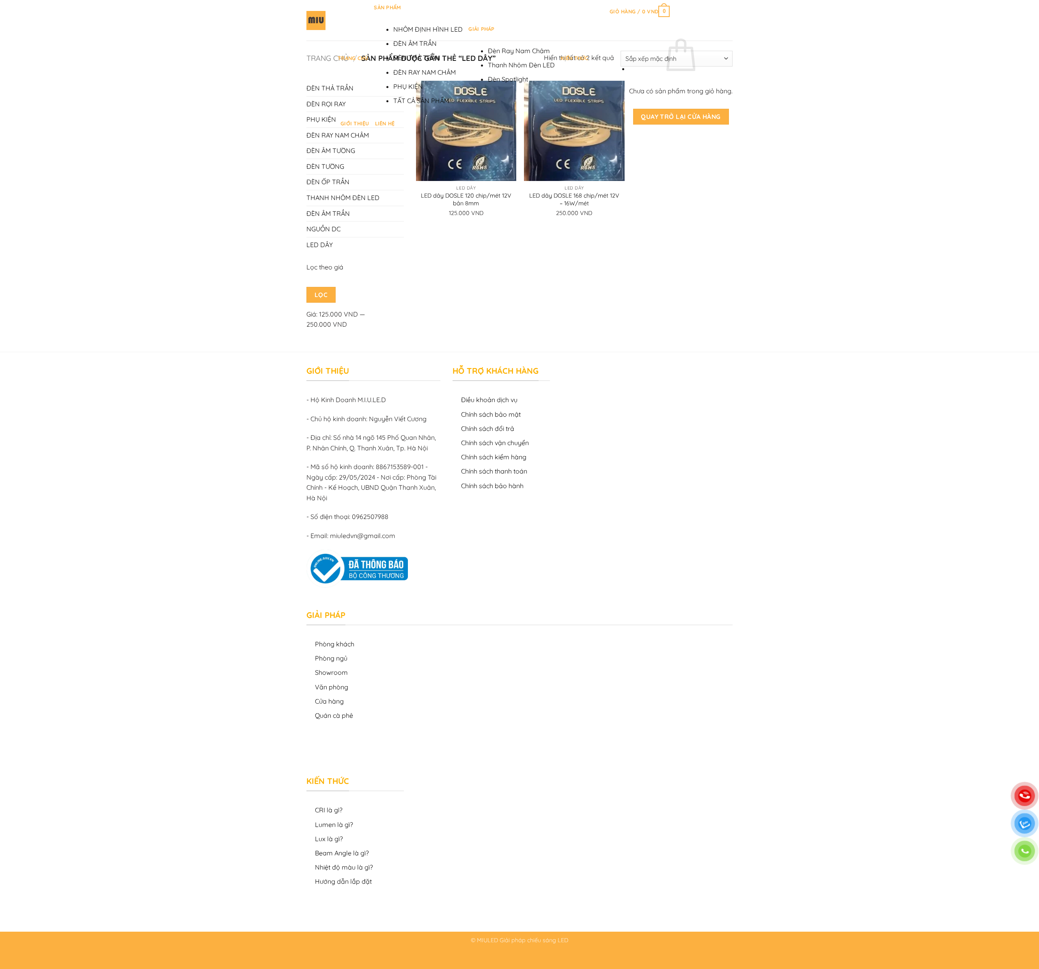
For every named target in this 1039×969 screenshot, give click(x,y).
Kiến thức (574, 58)
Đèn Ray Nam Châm (519, 51)
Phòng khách (334, 644)
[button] (640, 11)
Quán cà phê (334, 715)
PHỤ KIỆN (408, 86)
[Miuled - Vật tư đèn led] (315, 20)
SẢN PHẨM (387, 7)
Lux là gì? (329, 839)
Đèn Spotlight (508, 79)
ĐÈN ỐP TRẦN (327, 182)
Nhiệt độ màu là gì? (344, 867)
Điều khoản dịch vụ (489, 400)
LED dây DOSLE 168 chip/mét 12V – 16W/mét (574, 199)
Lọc (321, 295)
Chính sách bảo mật (491, 414)
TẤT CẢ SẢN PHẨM (421, 101)
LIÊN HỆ (385, 123)
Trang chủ (327, 58)
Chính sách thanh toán (494, 471)
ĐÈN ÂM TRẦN (415, 43)
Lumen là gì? (334, 824)
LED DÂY (319, 245)
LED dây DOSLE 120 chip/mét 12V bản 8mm (466, 199)
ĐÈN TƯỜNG (325, 166)
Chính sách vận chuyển (495, 443)
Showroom (331, 672)
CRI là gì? (329, 810)
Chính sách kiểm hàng (493, 457)
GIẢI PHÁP (481, 29)
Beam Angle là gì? (342, 853)
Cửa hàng (329, 701)
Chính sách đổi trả (487, 428)
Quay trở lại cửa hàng (681, 116)
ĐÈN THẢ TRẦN (416, 58)
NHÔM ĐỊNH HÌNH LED (428, 29)
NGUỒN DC (323, 229)
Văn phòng (331, 687)
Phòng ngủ (331, 658)
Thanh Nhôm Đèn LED (521, 65)
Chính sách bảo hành (492, 486)
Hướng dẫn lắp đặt (343, 881)
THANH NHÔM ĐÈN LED (342, 198)
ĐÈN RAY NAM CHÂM (424, 72)
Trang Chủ (353, 58)
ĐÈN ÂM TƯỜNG (330, 150)
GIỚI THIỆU (355, 123)
